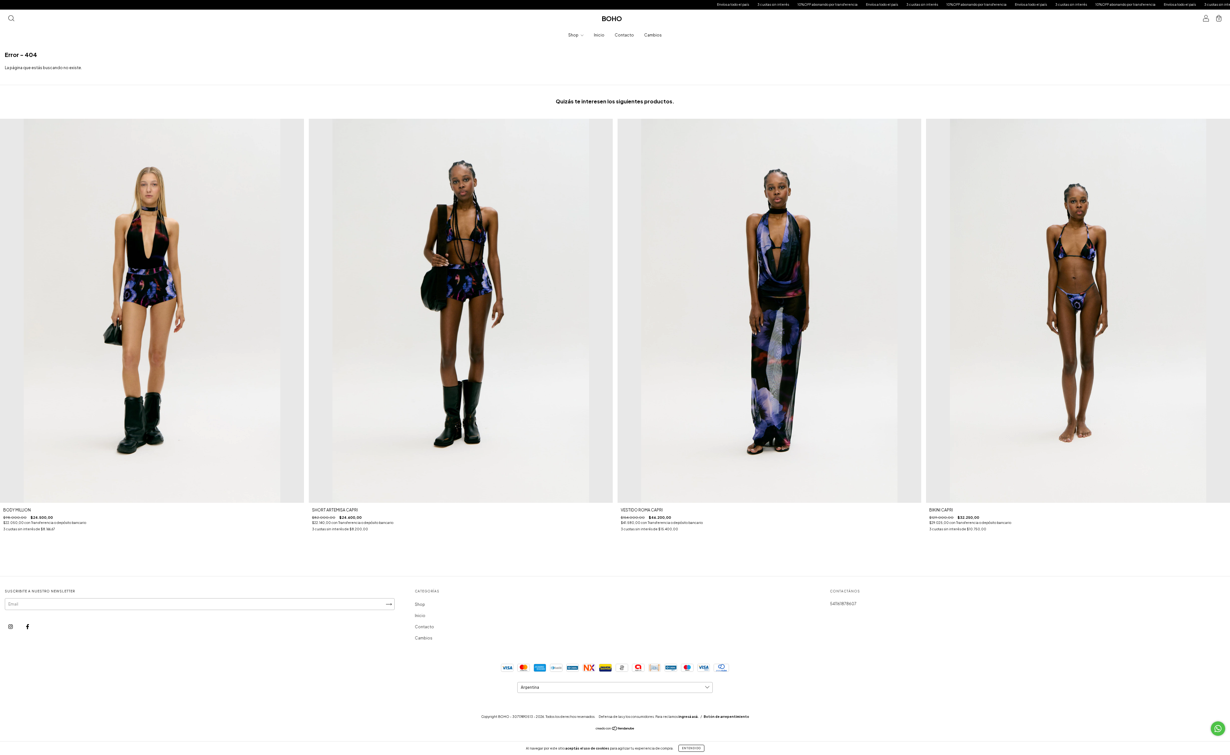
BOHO (612, 18)
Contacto (624, 35)
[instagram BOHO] (11, 626)
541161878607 (843, 603)
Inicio (599, 35)
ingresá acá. (688, 717)
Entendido (691, 748)
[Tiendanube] (615, 729)
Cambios (653, 35)
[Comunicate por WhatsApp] (1218, 728)
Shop (573, 35)
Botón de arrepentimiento (726, 717)
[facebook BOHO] (27, 626)
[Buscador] (11, 19)
